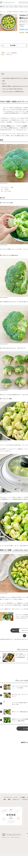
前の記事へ (13, 45)
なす (7, 6)
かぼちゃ (16, 6)
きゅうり (21, 6)
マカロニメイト (16, 799)
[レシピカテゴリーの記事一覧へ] (21, 32)
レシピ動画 (22, 797)
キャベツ (26, 6)
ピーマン (11, 6)
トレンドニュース (8, 797)
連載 (9, 799)
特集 (5, 799)
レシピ (15, 797)
